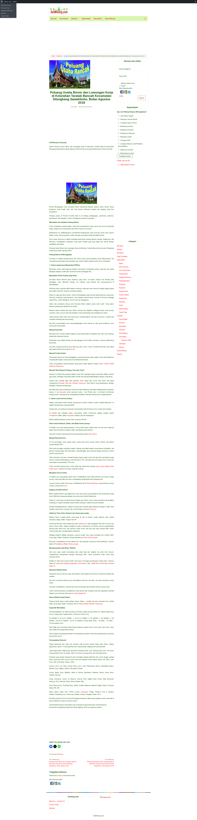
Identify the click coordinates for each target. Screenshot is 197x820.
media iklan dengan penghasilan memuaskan (71, 563)
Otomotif (122, 329)
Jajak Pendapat (122, 256)
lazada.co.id (82, 523)
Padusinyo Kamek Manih (128, 119)
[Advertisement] (98, 37)
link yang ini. (93, 434)
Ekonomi (122, 322)
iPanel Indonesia (92, 483)
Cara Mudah (123, 319)
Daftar (121, 96)
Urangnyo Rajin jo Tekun (128, 123)
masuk (59, 775)
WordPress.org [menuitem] (5, 5)
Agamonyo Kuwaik (126, 149)
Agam (121, 263)
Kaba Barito (121, 260)
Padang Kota (123, 274)
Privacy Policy (54, 804)
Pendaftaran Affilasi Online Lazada (66, 544)
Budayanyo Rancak (127, 130)
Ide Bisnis (60, 754)
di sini (73, 349)
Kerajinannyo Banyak (127, 133)
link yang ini (92, 509)
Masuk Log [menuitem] (7, 1)
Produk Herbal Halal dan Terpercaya (90, 604)
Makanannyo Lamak (127, 153)
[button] (52, 783)
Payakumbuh (123, 291)
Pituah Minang (122, 350)
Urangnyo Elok (125, 140)
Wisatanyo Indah (126, 136)
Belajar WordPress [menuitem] (7, 10)
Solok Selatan (123, 308)
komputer (63, 392)
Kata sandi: (123, 76)
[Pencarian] (145, 18)
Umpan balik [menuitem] (5, 16)
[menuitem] (2, 1)
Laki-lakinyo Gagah (126, 116)
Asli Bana (120, 246)
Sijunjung (122, 301)
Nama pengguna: (125, 69)
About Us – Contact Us (57, 801)
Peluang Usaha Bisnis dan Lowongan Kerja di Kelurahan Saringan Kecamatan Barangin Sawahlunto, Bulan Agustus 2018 (100, 762)
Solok (121, 305)
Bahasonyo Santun (126, 126)
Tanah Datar (123, 312)
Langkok (120, 315)
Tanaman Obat (126, 340)
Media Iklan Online (97, 563)
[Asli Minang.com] (59, 10)
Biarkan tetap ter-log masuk (127, 84)
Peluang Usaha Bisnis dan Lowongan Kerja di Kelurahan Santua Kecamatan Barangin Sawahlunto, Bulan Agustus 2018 (62, 762)
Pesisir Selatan (124, 294)
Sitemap (52, 808)
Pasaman (122, 287)
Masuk (141, 98)
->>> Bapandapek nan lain (126, 164)
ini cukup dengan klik (79, 593)
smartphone (53, 415)
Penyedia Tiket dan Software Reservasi (72, 383)
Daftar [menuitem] (15, 1)
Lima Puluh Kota (124, 270)
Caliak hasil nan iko (123, 160)
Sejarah (119, 354)
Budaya (119, 249)
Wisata (121, 347)
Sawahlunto (123, 298)
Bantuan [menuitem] (3, 13)
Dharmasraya (123, 267)
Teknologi (122, 343)
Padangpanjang (124, 280)
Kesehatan (122, 326)
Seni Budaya (123, 333)
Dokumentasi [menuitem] (5, 8)
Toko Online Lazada (90, 537)
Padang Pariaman (125, 277)
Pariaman (122, 284)
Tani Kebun (123, 336)
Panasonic (84, 692)
